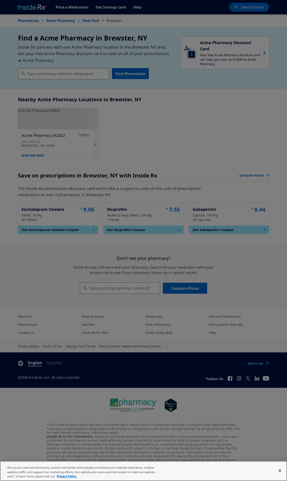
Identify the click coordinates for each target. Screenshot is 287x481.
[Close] (280, 470)
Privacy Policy (66, 476)
